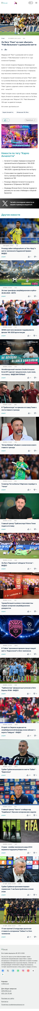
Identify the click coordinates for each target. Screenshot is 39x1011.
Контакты (4, 1001)
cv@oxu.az (5, 984)
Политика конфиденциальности (12, 1004)
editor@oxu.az (6, 991)
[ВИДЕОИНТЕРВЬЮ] (19, 352)
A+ (6, 49)
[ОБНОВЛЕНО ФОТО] (19, 273)
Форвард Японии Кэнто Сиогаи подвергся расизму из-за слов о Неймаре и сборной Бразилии (20, 190)
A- (2, 49)
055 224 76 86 (6, 993)
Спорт (3, 257)
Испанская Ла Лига (22, 112)
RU (30, 2)
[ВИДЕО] (19, 231)
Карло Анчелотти (8, 112)
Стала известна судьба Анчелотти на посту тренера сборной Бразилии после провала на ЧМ (19, 175)
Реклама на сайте (7, 998)
